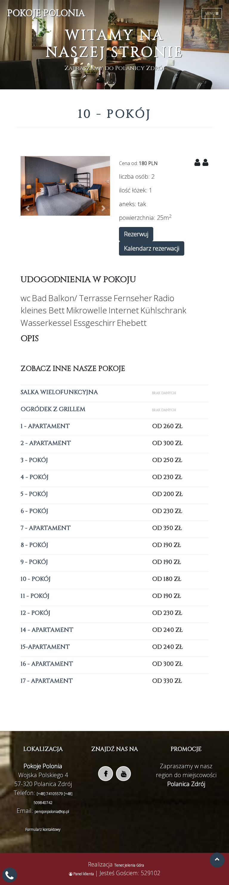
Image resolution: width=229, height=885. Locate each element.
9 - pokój (34, 562)
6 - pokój (34, 511)
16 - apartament (47, 664)
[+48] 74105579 (50, 793)
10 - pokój (36, 579)
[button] (27, 208)
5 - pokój (34, 494)
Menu (210, 13)
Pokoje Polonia (46, 13)
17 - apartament (47, 681)
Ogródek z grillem (53, 409)
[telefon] (9, 877)
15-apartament (45, 647)
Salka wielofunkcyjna (59, 392)
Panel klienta (83, 873)
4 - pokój (35, 477)
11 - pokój (35, 596)
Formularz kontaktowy (43, 829)
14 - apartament (47, 630)
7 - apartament (46, 528)
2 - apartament (46, 443)
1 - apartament (45, 426)
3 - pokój (34, 460)
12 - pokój (35, 613)
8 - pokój (34, 545)
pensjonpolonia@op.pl (52, 811)
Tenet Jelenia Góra (129, 865)
